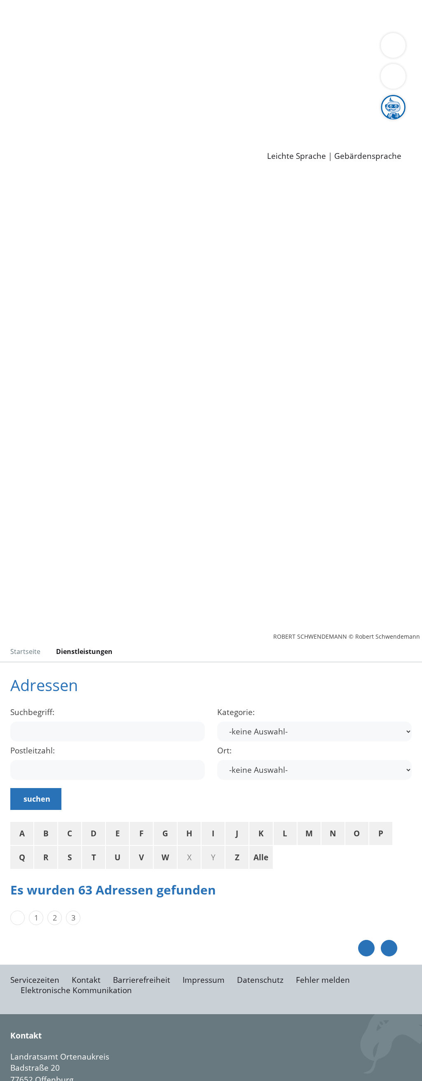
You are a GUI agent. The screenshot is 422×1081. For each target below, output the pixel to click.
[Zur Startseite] (72, 241)
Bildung (229, 58)
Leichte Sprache (296, 156)
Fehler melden (323, 980)
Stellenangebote (53, 121)
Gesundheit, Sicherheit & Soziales (151, 58)
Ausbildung (162, 121)
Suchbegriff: (32, 712)
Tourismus (42, 69)
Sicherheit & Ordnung (340, 15)
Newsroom (20, 132)
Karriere (15, 111)
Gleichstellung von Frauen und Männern (216, 69)
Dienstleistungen (31, 5)
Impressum (204, 980)
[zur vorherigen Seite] (366, 948)
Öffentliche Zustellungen (142, 143)
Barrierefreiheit (141, 980)
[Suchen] (393, 76)
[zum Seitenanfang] (389, 948)
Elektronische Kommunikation (76, 990)
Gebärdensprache (367, 156)
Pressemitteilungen (58, 143)
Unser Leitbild (351, 121)
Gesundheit (44, 26)
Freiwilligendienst (290, 121)
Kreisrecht (151, 100)
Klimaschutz (386, 58)
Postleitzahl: (32, 751)
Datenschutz (260, 980)
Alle (260, 857)
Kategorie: (236, 712)
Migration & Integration (255, 15)
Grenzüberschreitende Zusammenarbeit (98, 79)
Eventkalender (112, 121)
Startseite (25, 651)
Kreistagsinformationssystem (76, 100)
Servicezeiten (34, 980)
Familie (196, 15)
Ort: (224, 751)
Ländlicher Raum (330, 58)
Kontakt (86, 980)
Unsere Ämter (26, 37)
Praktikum (237, 121)
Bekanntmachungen (101, 69)
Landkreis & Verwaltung (44, 47)
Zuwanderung (271, 58)
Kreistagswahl (198, 100)
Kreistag (15, 90)
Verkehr (166, 15)
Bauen (35, 15)
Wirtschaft (401, 15)
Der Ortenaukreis (55, 58)
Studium (200, 121)
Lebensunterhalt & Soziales (99, 15)
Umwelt (82, 26)
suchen (36, 799)
